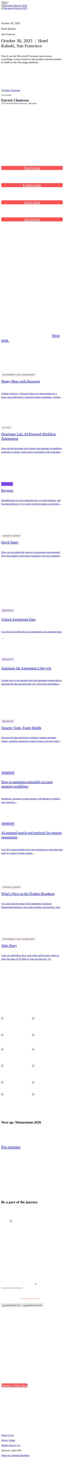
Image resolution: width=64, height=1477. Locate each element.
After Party (9, 945)
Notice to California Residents (15, 1455)
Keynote (7, 490)
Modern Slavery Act (10, 1445)
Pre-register (10, 1147)
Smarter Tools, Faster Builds (21, 728)
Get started (32, 219)
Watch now (32, 168)
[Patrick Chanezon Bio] (10, 90)
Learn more (32, 202)
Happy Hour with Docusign (20, 381)
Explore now (32, 185)
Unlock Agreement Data (18, 619)
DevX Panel (9, 542)
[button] (26, 1284)
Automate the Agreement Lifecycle (26, 668)
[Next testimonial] (32, 1305)
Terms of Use (7, 1435)
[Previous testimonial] (11, 1305)
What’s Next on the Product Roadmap (28, 894)
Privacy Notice (8, 1440)
